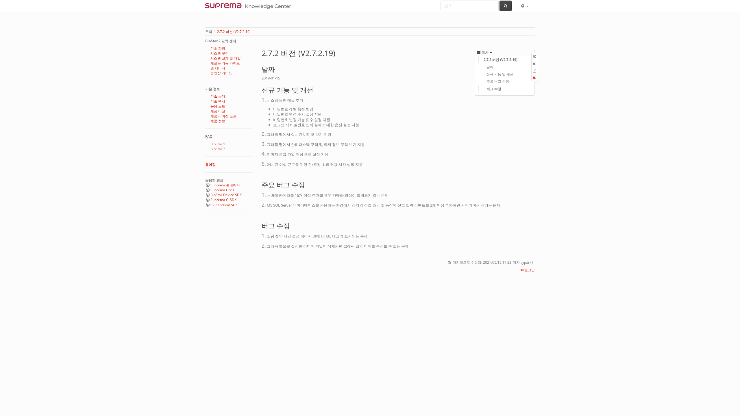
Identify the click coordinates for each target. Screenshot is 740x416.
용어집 (210, 164)
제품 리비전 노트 (223, 116)
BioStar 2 (217, 148)
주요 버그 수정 (497, 81)
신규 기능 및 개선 (499, 74)
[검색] (506, 6)
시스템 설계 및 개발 (225, 58)
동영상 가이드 (221, 72)
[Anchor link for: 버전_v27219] (339, 53)
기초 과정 (217, 48)
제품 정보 (217, 120)
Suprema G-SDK (223, 199)
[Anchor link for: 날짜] (278, 68)
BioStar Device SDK (226, 194)
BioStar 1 (217, 144)
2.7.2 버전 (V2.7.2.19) (234, 31)
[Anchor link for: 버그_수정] (293, 225)
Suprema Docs (222, 189)
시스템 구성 (219, 53)
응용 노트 (217, 106)
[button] (524, 6)
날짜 (489, 66)
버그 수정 (493, 88)
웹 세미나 (217, 68)
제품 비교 (217, 111)
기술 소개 (217, 96)
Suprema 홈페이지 (225, 185)
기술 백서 (217, 101)
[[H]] (249, 6)
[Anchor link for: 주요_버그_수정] (308, 184)
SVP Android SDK (224, 205)
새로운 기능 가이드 (225, 63)
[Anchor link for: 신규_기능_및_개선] (316, 89)
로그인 (529, 270)
